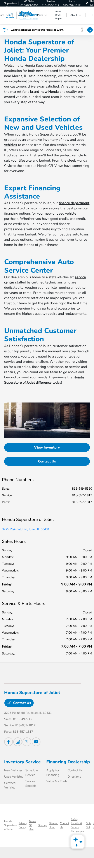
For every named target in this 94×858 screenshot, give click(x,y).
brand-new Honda (44, 91)
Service (33, 762)
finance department (74, 203)
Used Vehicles (13, 777)
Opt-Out (88, 825)
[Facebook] (8, 741)
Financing (56, 762)
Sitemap (42, 825)
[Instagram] (17, 741)
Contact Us (47, 461)
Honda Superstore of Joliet (10, 825)
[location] (87, 3)
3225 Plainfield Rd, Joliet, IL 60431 (25, 529)
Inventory (14, 762)
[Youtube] (36, 741)
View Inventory (47, 447)
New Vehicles (13, 770)
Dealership (79, 762)
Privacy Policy (23, 825)
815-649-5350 (82, 489)
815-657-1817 (82, 495)
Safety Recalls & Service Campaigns (77, 825)
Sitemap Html (53, 825)
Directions (74, 777)
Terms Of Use (32, 825)
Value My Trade (56, 781)
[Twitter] (27, 741)
